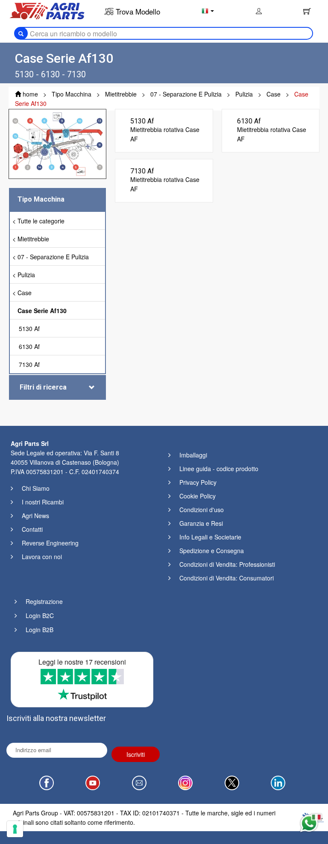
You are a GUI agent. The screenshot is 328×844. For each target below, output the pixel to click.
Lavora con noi (42, 556)
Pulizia (26, 274)
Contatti (32, 529)
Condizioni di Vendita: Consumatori (226, 578)
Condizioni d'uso (201, 509)
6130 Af (29, 346)
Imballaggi (193, 455)
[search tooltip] (21, 33)
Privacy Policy (198, 482)
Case (25, 292)
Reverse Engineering (50, 543)
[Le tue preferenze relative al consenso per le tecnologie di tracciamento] (15, 829)
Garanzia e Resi (201, 523)
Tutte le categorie (41, 221)
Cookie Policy (197, 496)
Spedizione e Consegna (211, 550)
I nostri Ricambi (43, 502)
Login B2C (40, 615)
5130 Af (29, 328)
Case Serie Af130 (42, 310)
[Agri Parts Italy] (47, 10)
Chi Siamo (36, 488)
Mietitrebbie (33, 238)
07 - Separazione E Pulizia (53, 256)
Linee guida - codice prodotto (218, 468)
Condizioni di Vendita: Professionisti (227, 564)
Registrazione (44, 601)
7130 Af (29, 364)
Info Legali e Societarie (210, 537)
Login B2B (39, 629)
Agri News (35, 515)
